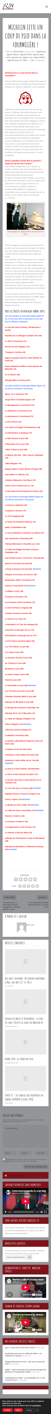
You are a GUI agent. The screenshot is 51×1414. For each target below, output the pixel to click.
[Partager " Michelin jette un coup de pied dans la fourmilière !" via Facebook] (16, 879)
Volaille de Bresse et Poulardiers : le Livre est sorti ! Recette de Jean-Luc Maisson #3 (24, 1020)
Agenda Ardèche (13, 54)
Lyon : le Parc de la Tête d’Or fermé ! (20, 1347)
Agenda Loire (28, 57)
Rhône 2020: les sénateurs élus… (20, 1059)
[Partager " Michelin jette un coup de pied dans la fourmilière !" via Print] (35, 879)
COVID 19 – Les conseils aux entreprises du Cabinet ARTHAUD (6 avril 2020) (24, 1097)
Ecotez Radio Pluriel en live (16, 1176)
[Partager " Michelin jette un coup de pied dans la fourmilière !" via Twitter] (20, 879)
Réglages (29, 1410)
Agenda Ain (41, 51)
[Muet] (41, 1212)
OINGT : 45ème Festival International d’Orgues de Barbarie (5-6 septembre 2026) (25, 1371)
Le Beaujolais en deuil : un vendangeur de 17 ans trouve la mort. (25, 1379)
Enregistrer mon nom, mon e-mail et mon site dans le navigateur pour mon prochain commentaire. (25, 1160)
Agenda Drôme (26, 54)
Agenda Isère (17, 57)
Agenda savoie (13, 60)
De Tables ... (24, 60)
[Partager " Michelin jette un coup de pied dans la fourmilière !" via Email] (30, 879)
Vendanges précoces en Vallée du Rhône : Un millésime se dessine (23, 1354)
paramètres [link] (36, 1405)
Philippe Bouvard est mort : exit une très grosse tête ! (25, 1362)
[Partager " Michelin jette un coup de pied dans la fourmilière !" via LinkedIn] (25, 879)
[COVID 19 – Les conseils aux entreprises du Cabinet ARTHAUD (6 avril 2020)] (25, 1078)
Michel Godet (18, 51)
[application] (26, 1201)
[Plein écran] (45, 1212)
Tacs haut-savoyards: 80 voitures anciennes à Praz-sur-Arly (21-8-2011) (25, 980)
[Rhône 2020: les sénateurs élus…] (25, 1042)
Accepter (7, 1410)
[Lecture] (6, 1212)
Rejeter (18, 1410)
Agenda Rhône (39, 57)
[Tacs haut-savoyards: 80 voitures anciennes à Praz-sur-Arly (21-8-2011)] (25, 961)
